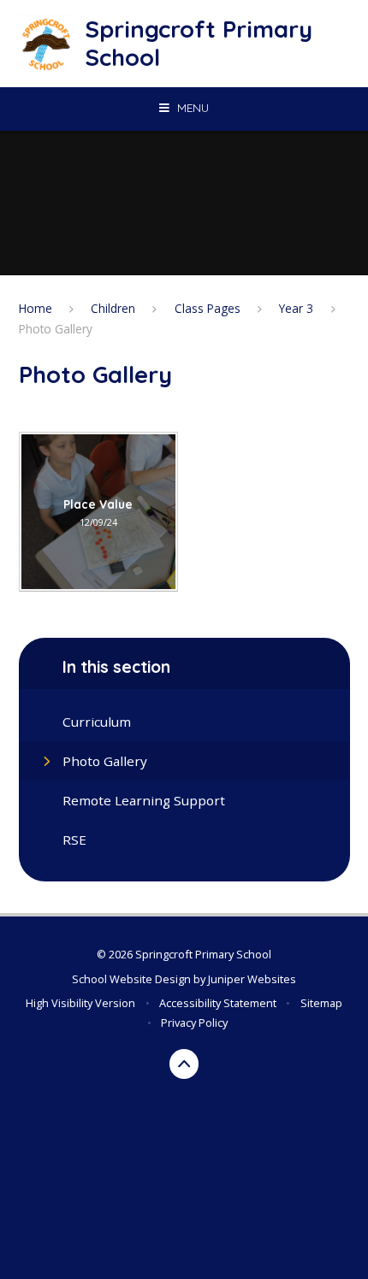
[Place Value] (98, 511)
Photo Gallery (55, 329)
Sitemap (321, 1003)
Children (113, 308)
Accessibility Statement (217, 1003)
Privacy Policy (194, 1022)
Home (35, 308)
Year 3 (296, 308)
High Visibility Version (80, 1003)
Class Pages (207, 308)
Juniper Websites (252, 979)
